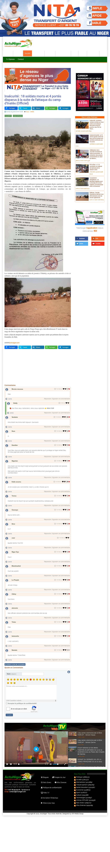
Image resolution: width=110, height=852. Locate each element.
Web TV (46, 793)
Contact (21, 59)
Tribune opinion (81, 785)
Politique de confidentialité (51, 787)
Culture (82, 53)
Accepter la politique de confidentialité (22, 703)
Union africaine (18, 116)
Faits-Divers (47, 782)
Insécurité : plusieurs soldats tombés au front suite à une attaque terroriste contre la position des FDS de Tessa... (97, 124)
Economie (50, 53)
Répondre (47, 399)
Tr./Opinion (10, 59)
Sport (75, 53)
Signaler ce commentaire (61, 399)
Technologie (93, 53)
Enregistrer (9, 714)
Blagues (46, 777)
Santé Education (82, 787)
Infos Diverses (61, 782)
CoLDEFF (8, 116)
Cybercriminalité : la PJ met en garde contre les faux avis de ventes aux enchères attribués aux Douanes (96, 138)
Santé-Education (63, 53)
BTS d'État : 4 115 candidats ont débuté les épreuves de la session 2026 (96, 167)
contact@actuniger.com (17, 791)
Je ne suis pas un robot (19, 709)
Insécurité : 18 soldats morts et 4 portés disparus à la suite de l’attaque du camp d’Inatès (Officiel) (33, 99)
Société (27, 53)
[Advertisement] (38, 367)
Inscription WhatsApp (50, 798)
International (38, 53)
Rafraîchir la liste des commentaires (16, 664)
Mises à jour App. (49, 803)
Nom (11, 674)
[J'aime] (63, 389)
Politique (18, 53)
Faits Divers (80, 803)
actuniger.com (14, 343)
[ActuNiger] (19, 43)
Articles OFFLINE (82, 800)
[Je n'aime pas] (66, 389)
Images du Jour (60, 777)
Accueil (9, 53)
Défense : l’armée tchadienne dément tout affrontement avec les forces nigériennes (96, 195)
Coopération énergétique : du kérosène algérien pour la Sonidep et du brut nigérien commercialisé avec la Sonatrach (96, 182)
